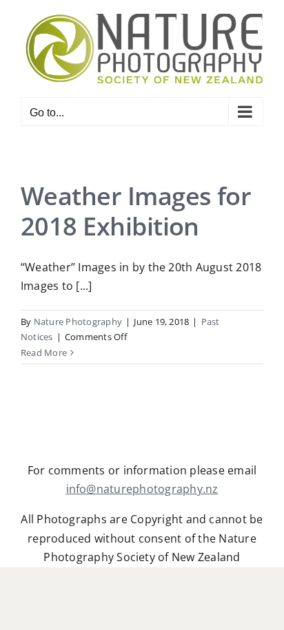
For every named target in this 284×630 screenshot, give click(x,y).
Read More (44, 352)
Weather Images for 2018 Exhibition (136, 210)
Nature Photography (78, 321)
